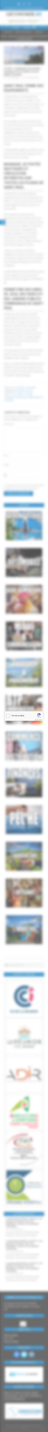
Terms (40, 719)
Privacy (36, 719)
